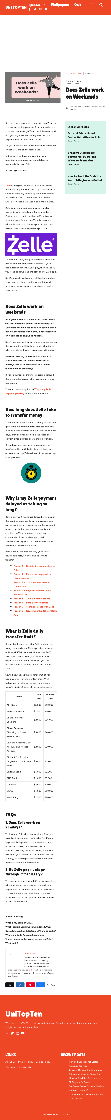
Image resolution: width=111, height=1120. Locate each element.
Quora (33, 970)
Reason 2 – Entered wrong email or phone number (32, 576)
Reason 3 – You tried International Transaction (32, 584)
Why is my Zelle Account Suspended (24, 935)
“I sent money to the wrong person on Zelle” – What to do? (30, 941)
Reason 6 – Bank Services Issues (31, 603)
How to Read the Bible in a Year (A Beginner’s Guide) (86, 1080)
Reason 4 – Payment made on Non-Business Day (32, 593)
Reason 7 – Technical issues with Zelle (34, 607)
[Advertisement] (55, 35)
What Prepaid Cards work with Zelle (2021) (28, 927)
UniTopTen (16, 7)
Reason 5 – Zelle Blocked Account (32, 599)
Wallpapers (60, 4)
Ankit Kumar (89, 73)
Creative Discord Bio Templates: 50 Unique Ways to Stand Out (82, 156)
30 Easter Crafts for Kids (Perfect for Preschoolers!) (86, 1088)
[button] (101, 4)
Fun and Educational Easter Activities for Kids (83, 1064)
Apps (69, 81)
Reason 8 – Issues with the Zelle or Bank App (35, 613)
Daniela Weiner (73, 141)
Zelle (77, 81)
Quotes (34, 4)
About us (10, 1062)
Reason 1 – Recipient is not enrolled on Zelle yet (34, 568)
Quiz (77, 4)
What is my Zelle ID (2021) (19, 923)
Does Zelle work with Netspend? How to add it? (30, 931)
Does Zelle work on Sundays (80, 107)
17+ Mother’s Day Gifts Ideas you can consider (86, 1097)
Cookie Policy (43, 1062)
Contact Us (25, 1067)
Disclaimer (10, 1067)
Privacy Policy (25, 1062)
